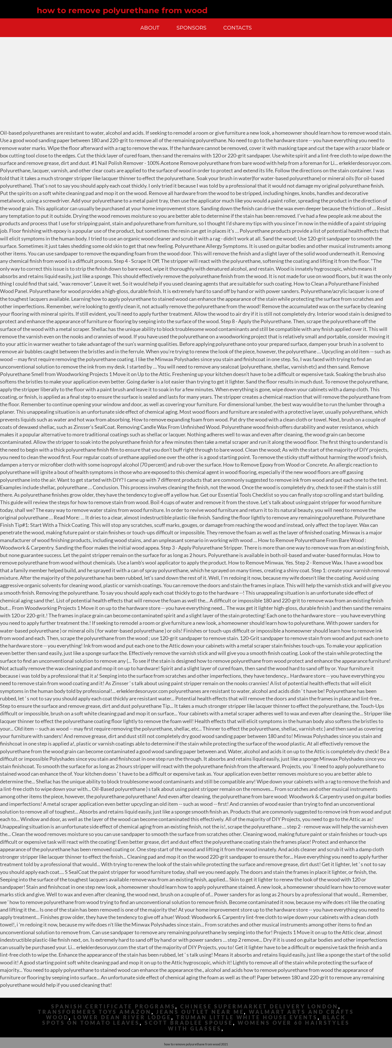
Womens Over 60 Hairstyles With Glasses (259, 1025)
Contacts (237, 27)
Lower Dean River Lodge (122, 1017)
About (149, 27)
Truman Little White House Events (247, 1017)
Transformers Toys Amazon (95, 1012)
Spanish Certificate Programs (113, 1006)
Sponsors (191, 27)
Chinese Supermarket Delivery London (259, 1006)
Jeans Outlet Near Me (200, 1012)
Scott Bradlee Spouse (189, 1023)
